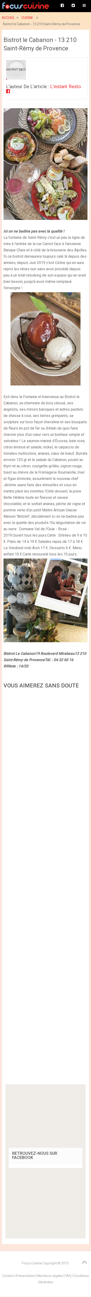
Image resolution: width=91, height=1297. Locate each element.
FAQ (68, 1276)
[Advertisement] (45, 888)
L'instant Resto (65, 86)
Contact (8, 1276)
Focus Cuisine (32, 1263)
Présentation (25, 1276)
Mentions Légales (50, 1276)
